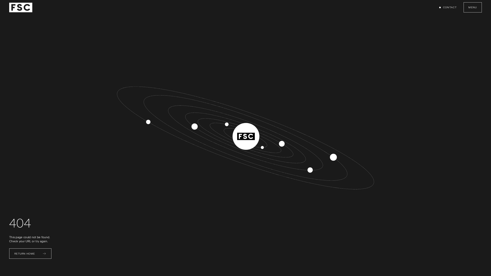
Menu (472, 7)
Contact (450, 7)
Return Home (24, 253)
